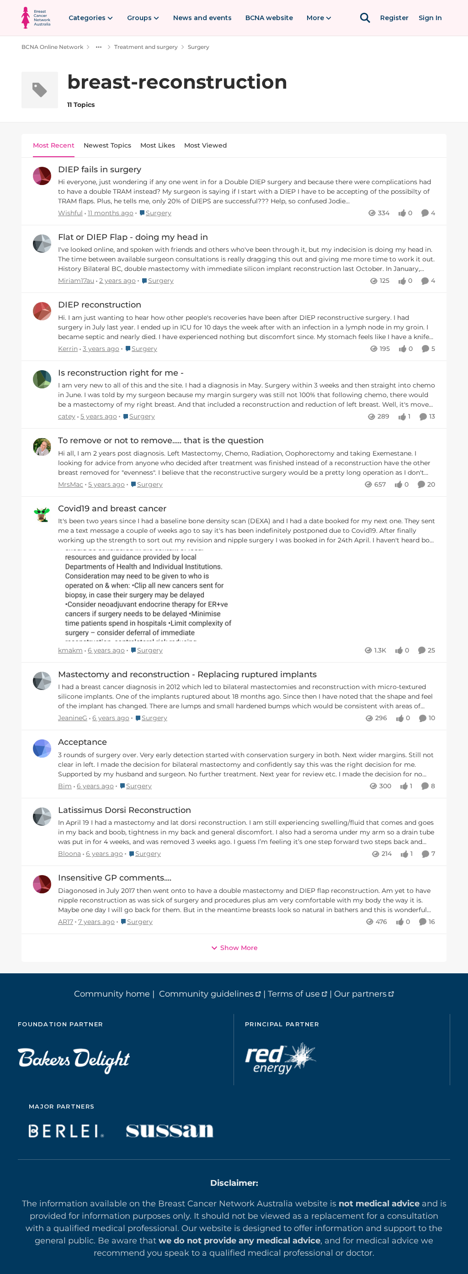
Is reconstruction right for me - (121, 373)
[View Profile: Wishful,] (42, 176)
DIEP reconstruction (99, 305)
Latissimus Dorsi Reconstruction (124, 810)
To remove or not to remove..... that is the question (161, 440)
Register (394, 18)
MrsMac (70, 484)
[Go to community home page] (35, 18)
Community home (112, 994)
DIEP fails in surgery (99, 170)
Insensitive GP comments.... (114, 878)
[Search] (365, 17)
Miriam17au (76, 280)
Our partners (360, 994)
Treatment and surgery (146, 46)
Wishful (70, 213)
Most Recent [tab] (53, 145)
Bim (65, 786)
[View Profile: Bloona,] (42, 816)
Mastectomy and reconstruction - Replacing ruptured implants (187, 674)
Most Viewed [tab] (205, 145)
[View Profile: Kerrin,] (42, 311)
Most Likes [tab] (157, 145)
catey (66, 416)
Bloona (69, 853)
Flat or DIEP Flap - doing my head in (133, 237)
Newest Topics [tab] (107, 145)
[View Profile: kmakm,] (42, 515)
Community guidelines (206, 994)
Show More (239, 948)
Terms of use (294, 994)
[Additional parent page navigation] (98, 47)
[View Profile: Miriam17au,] (42, 243)
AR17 (65, 922)
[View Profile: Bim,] (42, 748)
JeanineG (72, 718)
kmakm (70, 650)
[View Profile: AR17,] (42, 884)
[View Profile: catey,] (42, 379)
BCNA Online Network (52, 46)
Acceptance (82, 742)
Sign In (430, 18)
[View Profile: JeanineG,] (42, 681)
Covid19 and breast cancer (112, 509)
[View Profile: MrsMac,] (42, 447)
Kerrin (68, 349)
